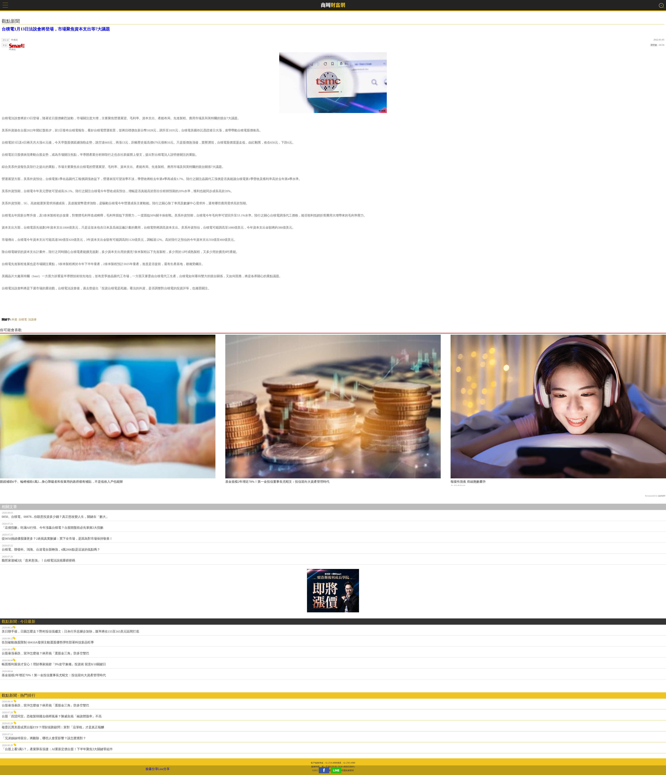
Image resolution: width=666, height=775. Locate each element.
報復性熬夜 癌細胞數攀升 (468, 481)
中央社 (12, 49)
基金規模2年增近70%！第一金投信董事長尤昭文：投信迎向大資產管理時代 (277, 481)
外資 (14, 319)
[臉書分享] (325, 770)
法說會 (32, 319)
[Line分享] (337, 770)
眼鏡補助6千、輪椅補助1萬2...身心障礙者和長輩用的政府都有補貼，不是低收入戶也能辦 (61, 481)
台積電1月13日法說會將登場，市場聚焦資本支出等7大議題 (56, 29)
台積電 (23, 319)
